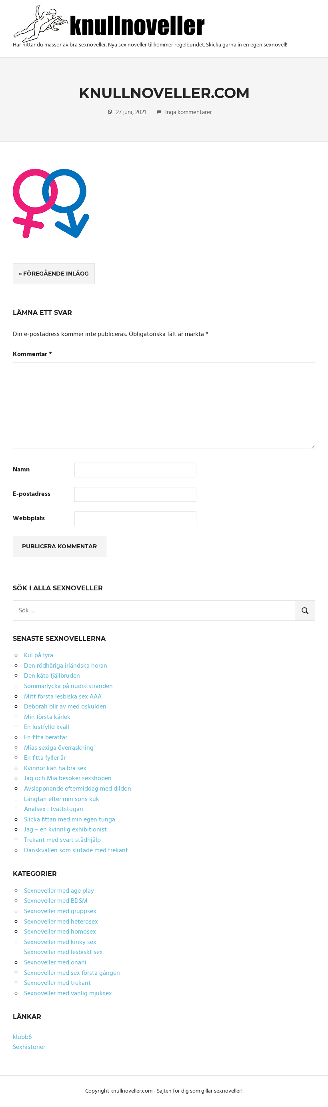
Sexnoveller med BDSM (56, 901)
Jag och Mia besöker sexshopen (68, 778)
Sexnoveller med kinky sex (60, 942)
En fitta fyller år (45, 758)
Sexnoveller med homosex (60, 932)
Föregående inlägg (56, 273)
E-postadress (31, 494)
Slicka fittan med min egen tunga (69, 820)
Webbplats (29, 519)
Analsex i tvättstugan (53, 809)
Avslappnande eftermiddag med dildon (77, 789)
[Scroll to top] (312, 1091)
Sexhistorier (29, 1047)
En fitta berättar (45, 738)
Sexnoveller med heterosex (61, 922)
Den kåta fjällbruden (52, 676)
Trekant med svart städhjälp (62, 840)
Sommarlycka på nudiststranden (68, 686)
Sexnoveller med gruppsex (60, 911)
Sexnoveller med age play (59, 891)
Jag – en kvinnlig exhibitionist (65, 830)
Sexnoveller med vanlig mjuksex (68, 993)
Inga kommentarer (188, 112)
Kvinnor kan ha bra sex (55, 768)
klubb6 (22, 1037)
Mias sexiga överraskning (59, 748)
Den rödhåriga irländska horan (65, 666)
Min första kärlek (47, 717)
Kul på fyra (38, 655)
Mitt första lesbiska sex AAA (63, 697)
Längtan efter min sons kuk (61, 799)
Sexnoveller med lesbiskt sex (63, 952)
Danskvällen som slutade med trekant (76, 850)
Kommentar (32, 355)
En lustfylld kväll (46, 727)
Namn (21, 470)
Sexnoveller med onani (55, 963)
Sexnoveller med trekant (57, 983)
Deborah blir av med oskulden (65, 707)
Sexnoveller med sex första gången (72, 973)
